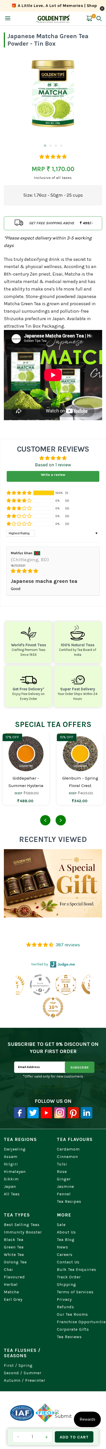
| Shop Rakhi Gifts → (54, 9)
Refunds (65, 1306)
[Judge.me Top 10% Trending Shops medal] (28, 1007)
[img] (53, 571)
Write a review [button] (53, 475)
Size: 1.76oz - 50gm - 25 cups (53, 195)
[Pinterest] (73, 1113)
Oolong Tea (15, 1262)
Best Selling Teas (22, 1224)
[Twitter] (33, 1113)
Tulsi (62, 1164)
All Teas (12, 1193)
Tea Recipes (69, 1201)
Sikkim (11, 1179)
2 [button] (50, 146)
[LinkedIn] (86, 1113)
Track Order (69, 1276)
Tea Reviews (69, 1336)
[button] (53, 157)
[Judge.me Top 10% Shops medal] (67, 984)
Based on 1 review (53, 465)
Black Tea (13, 1239)
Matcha (11, 1291)
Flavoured (14, 1276)
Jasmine (65, 1186)
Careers (65, 1254)
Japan (10, 1186)
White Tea (14, 1254)
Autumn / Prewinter (24, 1380)
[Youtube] (46, 1113)
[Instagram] (60, 1113)
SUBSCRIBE (79, 1067)
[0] (89, 22)
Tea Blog (66, 1239)
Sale (61, 1224)
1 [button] (44, 146)
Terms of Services (75, 1291)
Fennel (64, 1193)
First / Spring (18, 1365)
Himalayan (15, 1171)
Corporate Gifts (73, 1329)
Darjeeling (15, 1149)
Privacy (64, 1299)
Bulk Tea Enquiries (76, 1269)
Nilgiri (11, 1164)
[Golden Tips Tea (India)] (53, 18)
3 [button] (55, 146)
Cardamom (68, 1149)
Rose (62, 1171)
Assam (10, 1156)
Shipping (66, 1284)
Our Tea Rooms (72, 1314)
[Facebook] (19, 1113)
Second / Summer (22, 1372)
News (62, 1247)
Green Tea (14, 1247)
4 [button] (61, 146)
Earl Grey (13, 1299)
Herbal (11, 1284)
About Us (66, 1232)
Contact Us (68, 1262)
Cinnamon (67, 1156)
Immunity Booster (23, 1232)
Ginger (64, 1179)
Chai (8, 1269)
